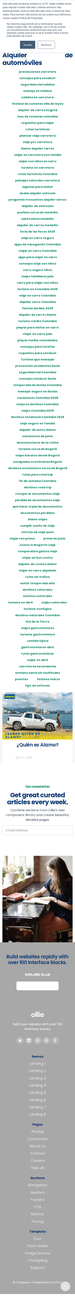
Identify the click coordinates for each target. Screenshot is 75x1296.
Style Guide (37, 1245)
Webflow (56, 1282)
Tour (37, 1238)
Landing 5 (37, 1092)
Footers (37, 1199)
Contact (37, 1153)
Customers (38, 1138)
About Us (37, 1146)
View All (37, 1167)
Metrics (37, 1213)
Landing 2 (37, 1070)
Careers (37, 1160)
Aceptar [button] (27, 44)
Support (37, 1267)
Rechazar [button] (46, 44)
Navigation (37, 1185)
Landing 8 (37, 1114)
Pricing (37, 1131)
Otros (9, 757)
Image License (37, 1253)
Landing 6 (37, 1099)
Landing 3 (37, 1078)
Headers (37, 1192)
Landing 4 (37, 1085)
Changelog (37, 1260)
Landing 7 (37, 1107)
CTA (37, 1206)
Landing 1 (37, 1063)
